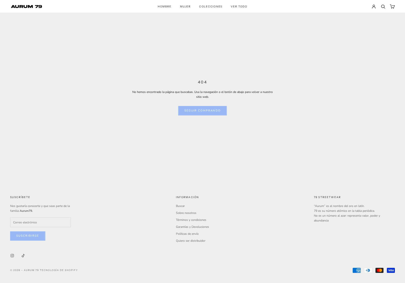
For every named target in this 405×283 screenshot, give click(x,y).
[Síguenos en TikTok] (23, 255)
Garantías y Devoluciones (192, 227)
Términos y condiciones (191, 220)
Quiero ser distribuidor (190, 241)
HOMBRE (165, 6)
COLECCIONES (210, 6)
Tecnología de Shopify (59, 270)
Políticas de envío (187, 234)
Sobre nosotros (186, 213)
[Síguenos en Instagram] (12, 255)
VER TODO (239, 6)
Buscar (180, 206)
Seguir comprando (202, 111)
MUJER (185, 6)
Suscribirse (27, 236)
